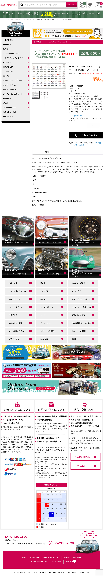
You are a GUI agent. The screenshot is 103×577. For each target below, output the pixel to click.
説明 (47, 152)
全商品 (81, 145)
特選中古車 (7, 44)
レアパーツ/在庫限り (47, 331)
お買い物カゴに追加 (89, 135)
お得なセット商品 (9, 112)
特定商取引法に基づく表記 (51, 557)
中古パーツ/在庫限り (79, 331)
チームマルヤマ (8, 116)
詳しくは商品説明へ (76, 116)
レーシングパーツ (9, 89)
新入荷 (5, 49)
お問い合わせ (80, 466)
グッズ (5, 103)
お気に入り (70, 561)
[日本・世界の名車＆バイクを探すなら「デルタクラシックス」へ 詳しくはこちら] (76, 370)
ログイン (90, 6)
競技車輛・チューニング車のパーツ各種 (83, 275)
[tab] (47, 152)
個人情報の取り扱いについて (39, 561)
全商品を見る (8, 40)
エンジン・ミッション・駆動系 (49, 274)
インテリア (7, 62)
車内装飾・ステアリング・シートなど (16, 244)
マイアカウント (56, 561)
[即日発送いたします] (27, 370)
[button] (62, 70)
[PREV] (38, 488)
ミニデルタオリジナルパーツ (13, 58)
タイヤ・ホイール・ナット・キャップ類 (83, 244)
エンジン (6, 76)
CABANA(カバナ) (9, 107)
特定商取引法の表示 (83, 457)
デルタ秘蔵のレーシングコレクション (85, 323)
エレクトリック (8, 71)
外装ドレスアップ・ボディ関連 (49, 242)
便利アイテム (14, 339)
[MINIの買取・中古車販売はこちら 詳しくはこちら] (27, 352)
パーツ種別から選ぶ (16, 331)
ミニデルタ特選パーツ (11, 53)
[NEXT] (65, 488)
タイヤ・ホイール (9, 85)
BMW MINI (44, 339)
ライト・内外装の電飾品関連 (15, 274)
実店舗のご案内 (34, 557)
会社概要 (66, 557)
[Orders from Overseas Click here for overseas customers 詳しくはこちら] (51, 387)
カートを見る (98, 7)
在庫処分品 (7, 98)
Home (24, 557)
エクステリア (8, 67)
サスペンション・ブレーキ (12, 80)
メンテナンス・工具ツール (12, 94)
